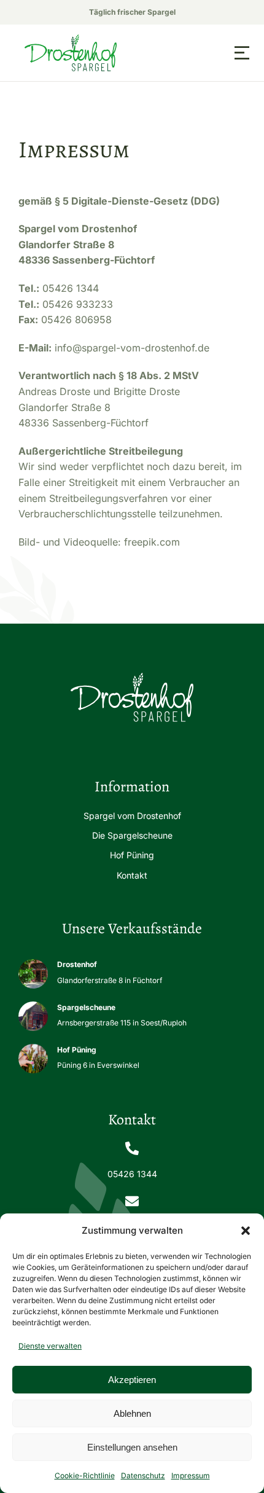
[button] (245, 1231)
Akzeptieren (132, 1379)
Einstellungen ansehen (132, 1447)
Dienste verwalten (50, 1345)
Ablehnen (132, 1413)
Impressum (190, 1475)
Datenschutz (143, 1475)
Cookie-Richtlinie (85, 1475)
